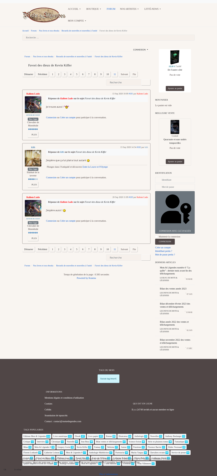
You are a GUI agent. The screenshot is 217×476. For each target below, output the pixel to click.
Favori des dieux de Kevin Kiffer (100, 98)
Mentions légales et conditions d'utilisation (64, 398)
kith (33, 147)
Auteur (124, 447)
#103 (131, 197)
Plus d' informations (108, 474)
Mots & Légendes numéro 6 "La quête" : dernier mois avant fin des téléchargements (176, 270)
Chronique (56, 442)
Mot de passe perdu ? (165, 254)
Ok (5, 469)
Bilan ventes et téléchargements (109, 442)
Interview (41, 442)
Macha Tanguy (137, 453)
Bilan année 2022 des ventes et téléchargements (174, 323)
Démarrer (28, 74)
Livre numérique (60, 436)
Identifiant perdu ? (163, 251)
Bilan (25, 447)
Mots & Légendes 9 (43, 447)
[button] (75, 9)
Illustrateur (123, 436)
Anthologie (139, 436)
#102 (139, 147)
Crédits (48, 409)
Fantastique (179, 442)
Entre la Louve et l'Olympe (95, 167)
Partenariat (119, 453)
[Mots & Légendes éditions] (44, 14)
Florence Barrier (154, 447)
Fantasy (97, 447)
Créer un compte (67, 117)
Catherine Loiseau (51, 453)
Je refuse (17, 469)
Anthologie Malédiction (99, 453)
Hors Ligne (33, 119)
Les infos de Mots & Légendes (169, 294)
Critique (26, 442)
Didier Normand (175, 447)
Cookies (48, 403)
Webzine (110, 447)
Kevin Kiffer (82, 447)
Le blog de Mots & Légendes (168, 279)
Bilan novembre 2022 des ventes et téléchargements (175, 341)
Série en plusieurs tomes (158, 442)
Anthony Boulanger (173, 436)
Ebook (77, 436)
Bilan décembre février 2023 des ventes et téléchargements (175, 305)
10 (107, 74)
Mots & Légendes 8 (74, 453)
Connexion (51, 117)
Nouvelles (154, 436)
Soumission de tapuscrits (56, 415)
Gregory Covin (64, 447)
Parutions (137, 447)
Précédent (42, 74)
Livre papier (93, 436)
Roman (109, 436)
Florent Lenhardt (30, 453)
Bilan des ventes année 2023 (173, 288)
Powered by (82, 278)
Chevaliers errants (157, 453)
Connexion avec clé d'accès (175, 231)
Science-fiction (135, 442)
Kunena (92, 278)
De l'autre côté (175, 70)
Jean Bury (85, 442)
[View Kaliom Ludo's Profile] (33, 104)
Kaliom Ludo (33, 93)
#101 (131, 94)
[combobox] (108, 38)
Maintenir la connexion (169, 236)
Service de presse (179, 453)
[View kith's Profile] (33, 158)
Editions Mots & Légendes (34, 436)
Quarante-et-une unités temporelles (174, 141)
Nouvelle (70, 442)
